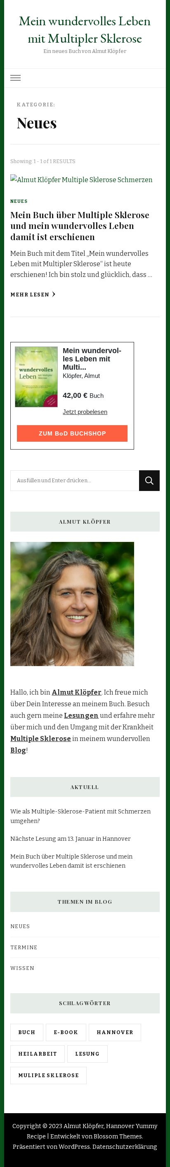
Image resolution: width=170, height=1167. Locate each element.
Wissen (22, 968)
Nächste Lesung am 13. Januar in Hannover (70, 838)
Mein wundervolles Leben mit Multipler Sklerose (85, 29)
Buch (26, 1032)
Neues (19, 201)
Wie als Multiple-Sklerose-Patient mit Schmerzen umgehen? (80, 816)
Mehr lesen (30, 294)
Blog (18, 750)
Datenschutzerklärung (124, 1146)
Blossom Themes (118, 1136)
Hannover (115, 1032)
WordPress (74, 1146)
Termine (24, 947)
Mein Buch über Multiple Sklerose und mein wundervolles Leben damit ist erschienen (79, 225)
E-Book (66, 1032)
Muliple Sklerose (48, 1075)
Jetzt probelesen (85, 411)
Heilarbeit (37, 1054)
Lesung (87, 1054)
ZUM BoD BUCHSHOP (72, 433)
